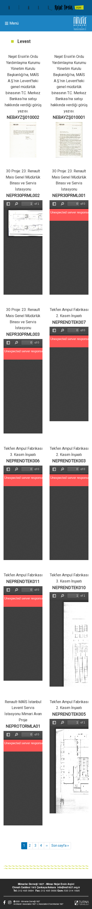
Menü (14, 23)
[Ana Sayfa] (46, 7)
